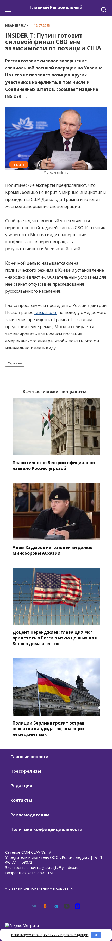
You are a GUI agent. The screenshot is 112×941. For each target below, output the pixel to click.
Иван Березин (17, 26)
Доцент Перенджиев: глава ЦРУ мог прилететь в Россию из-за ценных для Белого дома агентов (55, 637)
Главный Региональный (56, 7)
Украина (15, 363)
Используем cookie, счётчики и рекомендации (49, 934)
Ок (96, 934)
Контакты (21, 800)
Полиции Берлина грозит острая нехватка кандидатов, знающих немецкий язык (48, 728)
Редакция (21, 786)
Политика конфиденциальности (46, 829)
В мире (18, 165)
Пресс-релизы (25, 771)
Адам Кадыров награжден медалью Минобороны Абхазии (52, 550)
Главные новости (29, 756)
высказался (45, 312)
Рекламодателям (29, 815)
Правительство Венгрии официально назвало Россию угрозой (54, 465)
